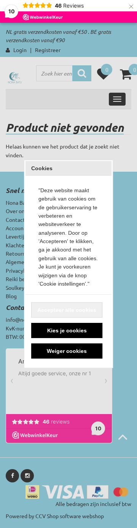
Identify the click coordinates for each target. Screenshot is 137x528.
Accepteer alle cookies (66, 310)
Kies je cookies (67, 330)
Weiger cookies (67, 351)
